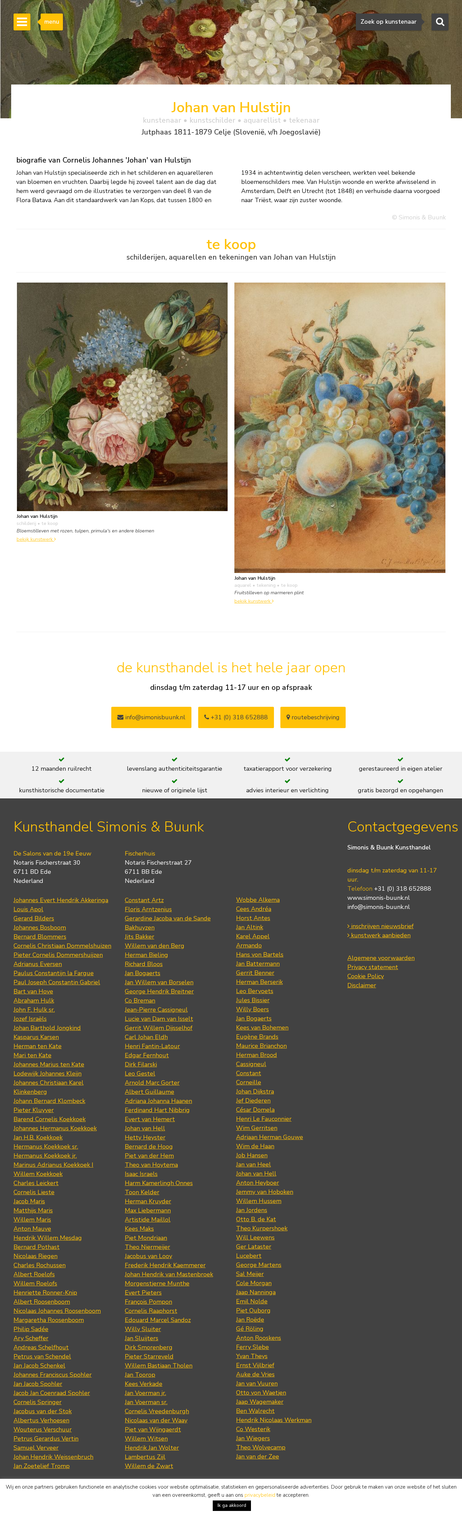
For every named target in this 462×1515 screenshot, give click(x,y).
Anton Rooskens (258, 1338)
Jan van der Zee (257, 1456)
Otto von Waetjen (261, 1393)
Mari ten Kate (32, 1055)
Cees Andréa (253, 909)
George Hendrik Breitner (159, 991)
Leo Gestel (140, 1073)
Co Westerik (253, 1429)
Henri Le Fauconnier (264, 1119)
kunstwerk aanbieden (380, 935)
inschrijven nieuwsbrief (381, 926)
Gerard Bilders (34, 918)
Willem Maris (32, 1220)
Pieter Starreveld (149, 1356)
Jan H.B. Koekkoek (38, 1137)
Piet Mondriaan (146, 1238)
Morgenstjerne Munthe (157, 1283)
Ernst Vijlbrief (255, 1365)
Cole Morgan (254, 1283)
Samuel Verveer (36, 1448)
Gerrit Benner (255, 973)
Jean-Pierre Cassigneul (156, 1010)
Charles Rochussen (40, 1265)
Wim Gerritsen (256, 1128)
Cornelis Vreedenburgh (157, 1411)
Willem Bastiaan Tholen (158, 1366)
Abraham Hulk (34, 1000)
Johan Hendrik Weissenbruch (53, 1457)
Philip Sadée (31, 1329)
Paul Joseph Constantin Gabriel (57, 982)
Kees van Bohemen (262, 1028)
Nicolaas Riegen (35, 1256)
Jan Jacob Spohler (38, 1384)
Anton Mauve (32, 1229)
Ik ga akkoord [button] (231, 1505)
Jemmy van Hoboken (264, 1192)
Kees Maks (139, 1229)
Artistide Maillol (147, 1220)
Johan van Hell (145, 1128)
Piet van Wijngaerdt (153, 1429)
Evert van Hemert (150, 1119)
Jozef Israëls (30, 1019)
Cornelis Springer (38, 1402)
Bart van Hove (33, 991)
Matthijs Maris (33, 1210)
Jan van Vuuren (257, 1383)
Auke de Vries (255, 1374)
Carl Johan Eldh (146, 1037)
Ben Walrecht (255, 1411)
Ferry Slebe (252, 1347)
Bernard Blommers (40, 937)
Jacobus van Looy (148, 1256)
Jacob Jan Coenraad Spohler (52, 1393)
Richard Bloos (144, 964)
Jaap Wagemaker (259, 1402)
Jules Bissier (253, 1000)
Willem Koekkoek (38, 1174)
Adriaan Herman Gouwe (269, 1137)
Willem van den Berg (154, 946)
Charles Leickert (36, 1183)
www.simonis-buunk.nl (378, 898)
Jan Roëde (250, 1320)
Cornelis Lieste (34, 1192)
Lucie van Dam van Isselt (159, 1019)
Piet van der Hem (149, 1156)
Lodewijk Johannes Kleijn (48, 1073)
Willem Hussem (258, 1201)
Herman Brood (256, 1055)
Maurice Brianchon (261, 1046)
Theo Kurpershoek (261, 1228)
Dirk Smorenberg (148, 1347)
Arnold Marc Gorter (152, 1083)
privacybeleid (260, 1495)
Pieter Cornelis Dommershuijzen (58, 955)
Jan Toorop (140, 1375)
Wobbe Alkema (258, 900)
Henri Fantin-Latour (152, 1046)
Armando (249, 945)
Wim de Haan (255, 1146)
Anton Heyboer (257, 1183)
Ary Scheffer (31, 1338)
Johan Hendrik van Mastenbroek (169, 1274)
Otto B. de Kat (256, 1219)
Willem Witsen (146, 1439)
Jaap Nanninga (256, 1292)
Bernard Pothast (37, 1247)
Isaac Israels (141, 1174)
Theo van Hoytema (151, 1165)
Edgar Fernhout (147, 1055)
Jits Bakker (139, 937)
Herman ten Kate (38, 1046)
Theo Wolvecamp (260, 1447)
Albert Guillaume (149, 1092)
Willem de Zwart (149, 1466)
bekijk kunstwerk (35, 539)
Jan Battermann (258, 964)
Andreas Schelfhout (41, 1347)
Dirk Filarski (141, 1064)
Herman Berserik (259, 982)
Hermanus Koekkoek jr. (45, 1156)
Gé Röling (249, 1329)
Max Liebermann (148, 1210)
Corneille (248, 1082)
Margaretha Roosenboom (49, 1320)
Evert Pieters (143, 1293)
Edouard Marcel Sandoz (158, 1320)
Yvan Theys (252, 1356)
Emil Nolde (252, 1301)
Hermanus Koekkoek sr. (46, 1147)
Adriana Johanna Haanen (158, 1101)
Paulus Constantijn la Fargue (54, 973)
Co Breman (140, 1000)
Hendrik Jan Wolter (152, 1448)
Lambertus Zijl (145, 1457)
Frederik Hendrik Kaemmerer (165, 1265)
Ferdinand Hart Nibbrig (157, 1110)
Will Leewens (255, 1237)
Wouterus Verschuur (43, 1429)
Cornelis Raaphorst (151, 1311)
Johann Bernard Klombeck (49, 1101)
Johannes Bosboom (40, 927)
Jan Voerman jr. (145, 1393)
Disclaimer (361, 985)
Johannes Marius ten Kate (49, 1064)
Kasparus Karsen (36, 1037)
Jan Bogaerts (142, 973)
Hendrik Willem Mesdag (48, 1238)
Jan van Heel (253, 1164)
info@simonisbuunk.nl (154, 717)
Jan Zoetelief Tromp (42, 1466)
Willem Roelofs (35, 1283)
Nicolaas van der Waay (156, 1420)
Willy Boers (252, 1009)
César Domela (255, 1110)
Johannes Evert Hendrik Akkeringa (61, 900)
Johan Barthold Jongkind (47, 1028)
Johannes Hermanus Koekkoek (55, 1128)
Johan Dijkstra (255, 1091)
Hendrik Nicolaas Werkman (273, 1420)
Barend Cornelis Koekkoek (50, 1119)
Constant (248, 1073)
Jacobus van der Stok (43, 1411)
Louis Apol (28, 909)
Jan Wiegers (253, 1438)
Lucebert (248, 1256)
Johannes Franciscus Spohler (53, 1375)
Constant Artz (144, 900)
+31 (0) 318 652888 (238, 717)
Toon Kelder (142, 1192)
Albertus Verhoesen (41, 1420)
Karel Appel (253, 936)
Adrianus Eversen (38, 964)
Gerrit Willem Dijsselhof (158, 1028)
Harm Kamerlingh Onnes (159, 1183)
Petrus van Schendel (42, 1356)
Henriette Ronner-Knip (45, 1293)
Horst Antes (253, 918)
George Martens (258, 1265)
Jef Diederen (253, 1101)
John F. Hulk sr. (34, 1010)
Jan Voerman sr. (146, 1402)
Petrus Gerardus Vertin (46, 1439)
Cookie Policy (365, 976)
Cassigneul (251, 1064)
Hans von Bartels (259, 955)
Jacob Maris (29, 1201)
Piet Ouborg (253, 1310)
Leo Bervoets (254, 991)
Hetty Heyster (145, 1137)
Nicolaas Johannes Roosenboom (57, 1311)
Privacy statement (372, 967)
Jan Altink (249, 927)
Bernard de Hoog (149, 1147)
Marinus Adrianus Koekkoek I (53, 1165)
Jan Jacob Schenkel (39, 1366)
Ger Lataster (253, 1247)
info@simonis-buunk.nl (378, 907)
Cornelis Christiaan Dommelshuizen (62, 946)
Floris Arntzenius (148, 909)
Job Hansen (252, 1155)
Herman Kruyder (148, 1201)
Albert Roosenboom (42, 1302)
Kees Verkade (143, 1384)
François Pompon (148, 1302)
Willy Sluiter (143, 1329)
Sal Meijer (250, 1274)
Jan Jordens (251, 1210)
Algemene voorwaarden (381, 958)
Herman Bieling (146, 955)
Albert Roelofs (34, 1274)
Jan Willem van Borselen (159, 982)
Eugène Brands (257, 1037)
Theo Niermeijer (147, 1247)
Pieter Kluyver (34, 1110)
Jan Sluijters (141, 1338)
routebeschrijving (315, 717)
